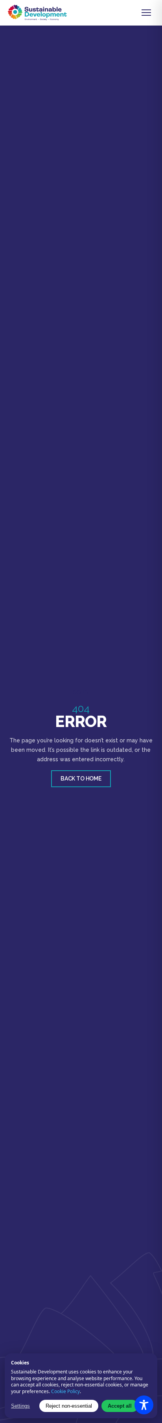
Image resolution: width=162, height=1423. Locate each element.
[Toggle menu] (146, 12)
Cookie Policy (65, 1391)
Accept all (120, 1406)
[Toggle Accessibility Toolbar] (144, 1405)
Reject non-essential (69, 1406)
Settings (20, 1406)
